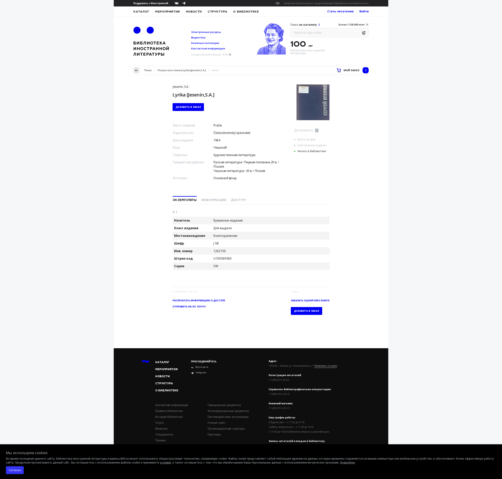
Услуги (159, 422)
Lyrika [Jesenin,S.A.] (194, 70)
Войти (364, 11)
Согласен (15, 470)
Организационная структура (226, 428)
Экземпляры (185, 200)
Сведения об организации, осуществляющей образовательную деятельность (326, 3)
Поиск (148, 70)
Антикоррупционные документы (228, 411)
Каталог (141, 12)
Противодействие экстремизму (227, 417)
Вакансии (161, 428)
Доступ (238, 200)
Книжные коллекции (205, 43)
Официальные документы (224, 405)
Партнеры (214, 434)
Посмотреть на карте (325, 365)
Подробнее (347, 462)
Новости (194, 12)
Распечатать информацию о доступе (199, 300)
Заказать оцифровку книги (310, 300)
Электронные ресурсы (206, 32)
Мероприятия (167, 12)
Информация (213, 200)
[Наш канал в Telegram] (184, 3)
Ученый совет (216, 422)
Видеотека (198, 37)
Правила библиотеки (169, 411)
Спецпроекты (164, 434)
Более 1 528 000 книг (352, 24)
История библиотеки (169, 417)
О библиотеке (246, 12)
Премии (160, 440)
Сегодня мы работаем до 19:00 (209, 54)
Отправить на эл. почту (189, 306)
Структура (217, 12)
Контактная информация (208, 48)
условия (165, 462)
